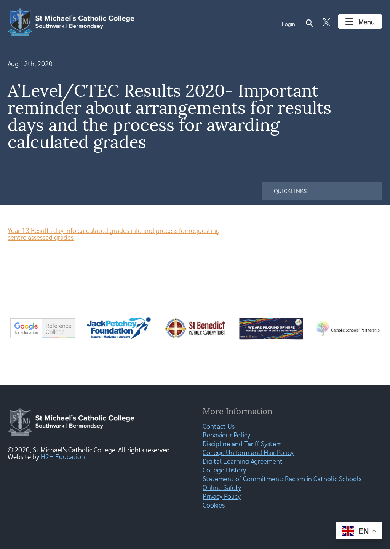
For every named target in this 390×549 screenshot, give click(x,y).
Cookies (214, 505)
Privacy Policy (222, 496)
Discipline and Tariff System (242, 444)
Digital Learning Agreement (243, 461)
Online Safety (222, 488)
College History (224, 470)
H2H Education (63, 457)
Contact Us (219, 426)
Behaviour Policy (226, 435)
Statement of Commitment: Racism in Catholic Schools (282, 479)
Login (288, 24)
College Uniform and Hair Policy (248, 453)
